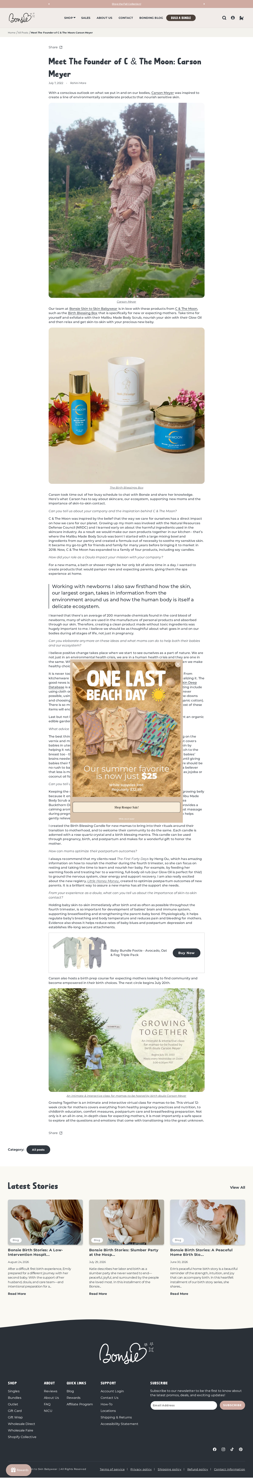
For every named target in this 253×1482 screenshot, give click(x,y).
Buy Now (186, 953)
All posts (38, 1149)
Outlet (13, 1404)
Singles (14, 1391)
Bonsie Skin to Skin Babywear (93, 309)
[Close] (178, 664)
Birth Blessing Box (83, 313)
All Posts (23, 32)
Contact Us (109, 1398)
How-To (107, 1404)
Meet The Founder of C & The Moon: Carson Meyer (62, 32)
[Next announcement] (204, 4)
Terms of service (112, 1469)
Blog (70, 1391)
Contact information (229, 1469)
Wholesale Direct (21, 1424)
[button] (69, 18)
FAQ (47, 1404)
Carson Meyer (162, 93)
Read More (17, 1294)
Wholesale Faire (20, 1430)
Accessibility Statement (119, 1424)
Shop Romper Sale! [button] (126, 807)
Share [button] (53, 47)
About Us (51, 1398)
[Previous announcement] (49, 4)
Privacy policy (141, 1469)
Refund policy (197, 1469)
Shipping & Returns (116, 1417)
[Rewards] (18, 1470)
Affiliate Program (80, 1404)
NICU (48, 1411)
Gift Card (15, 1411)
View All (237, 1187)
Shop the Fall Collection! (126, 3)
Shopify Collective (22, 1437)
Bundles (14, 1398)
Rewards (74, 1398)
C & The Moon (186, 309)
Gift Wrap (15, 1417)
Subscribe (232, 1405)
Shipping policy (169, 1469)
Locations (108, 1411)
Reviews (50, 1391)
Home (11, 32)
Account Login (112, 1391)
